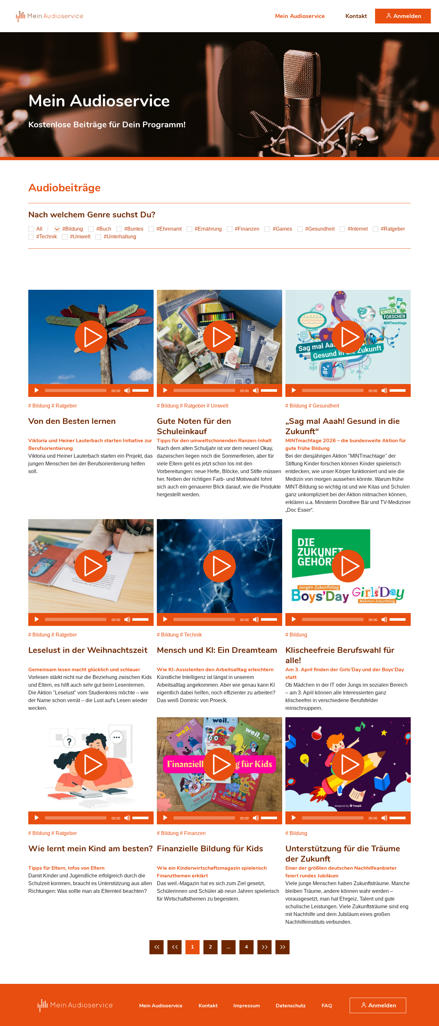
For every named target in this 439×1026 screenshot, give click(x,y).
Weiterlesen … (219, 96)
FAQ (327, 1005)
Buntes (135, 229)
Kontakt (356, 16)
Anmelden (407, 16)
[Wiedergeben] (36, 390)
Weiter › (264, 947)
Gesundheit (321, 229)
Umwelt (81, 236)
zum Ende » (282, 947)
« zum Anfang (156, 947)
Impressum (246, 1005)
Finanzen (248, 229)
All (39, 229)
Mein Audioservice (300, 16)
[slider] (141, 390)
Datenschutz (291, 1005)
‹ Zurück (174, 947)
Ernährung (210, 229)
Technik (48, 236)
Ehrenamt (170, 229)
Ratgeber (394, 229)
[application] (91, 390)
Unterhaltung (121, 236)
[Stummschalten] (127, 390)
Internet (359, 229)
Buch (105, 229)
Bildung (74, 229)
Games (284, 229)
